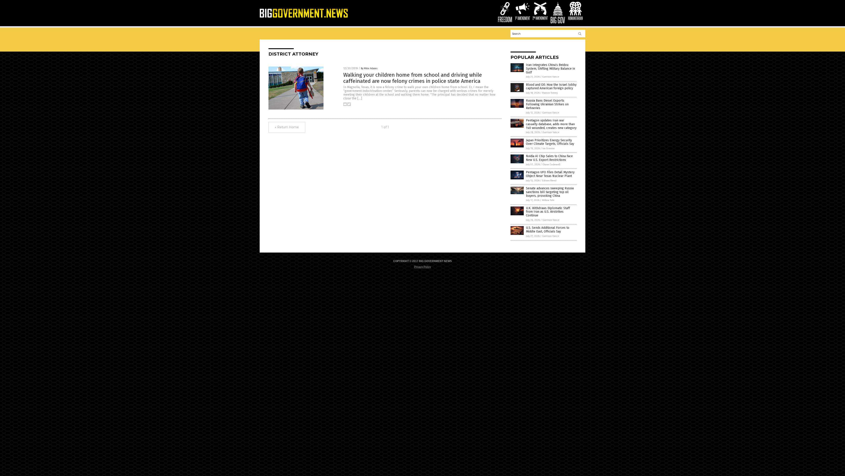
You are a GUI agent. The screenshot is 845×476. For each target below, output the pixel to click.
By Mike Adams (369, 68)
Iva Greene (548, 148)
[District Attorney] (304, 17)
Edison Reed (549, 180)
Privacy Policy (422, 266)
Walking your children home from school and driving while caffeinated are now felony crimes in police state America (412, 78)
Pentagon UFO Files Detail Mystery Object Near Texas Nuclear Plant (550, 174)
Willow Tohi (548, 200)
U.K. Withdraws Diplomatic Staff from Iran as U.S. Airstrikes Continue (548, 212)
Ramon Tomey (550, 92)
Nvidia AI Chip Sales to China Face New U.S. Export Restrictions (549, 158)
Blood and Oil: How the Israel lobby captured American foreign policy (551, 86)
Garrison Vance (550, 76)
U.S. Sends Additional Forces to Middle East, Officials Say (547, 229)
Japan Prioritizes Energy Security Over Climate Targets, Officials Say (550, 142)
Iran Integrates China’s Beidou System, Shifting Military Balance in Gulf (550, 68)
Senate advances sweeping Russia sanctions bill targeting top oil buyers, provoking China (550, 192)
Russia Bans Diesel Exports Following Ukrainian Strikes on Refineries (547, 104)
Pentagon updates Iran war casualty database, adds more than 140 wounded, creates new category (551, 124)
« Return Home (287, 127)
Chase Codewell (551, 164)
